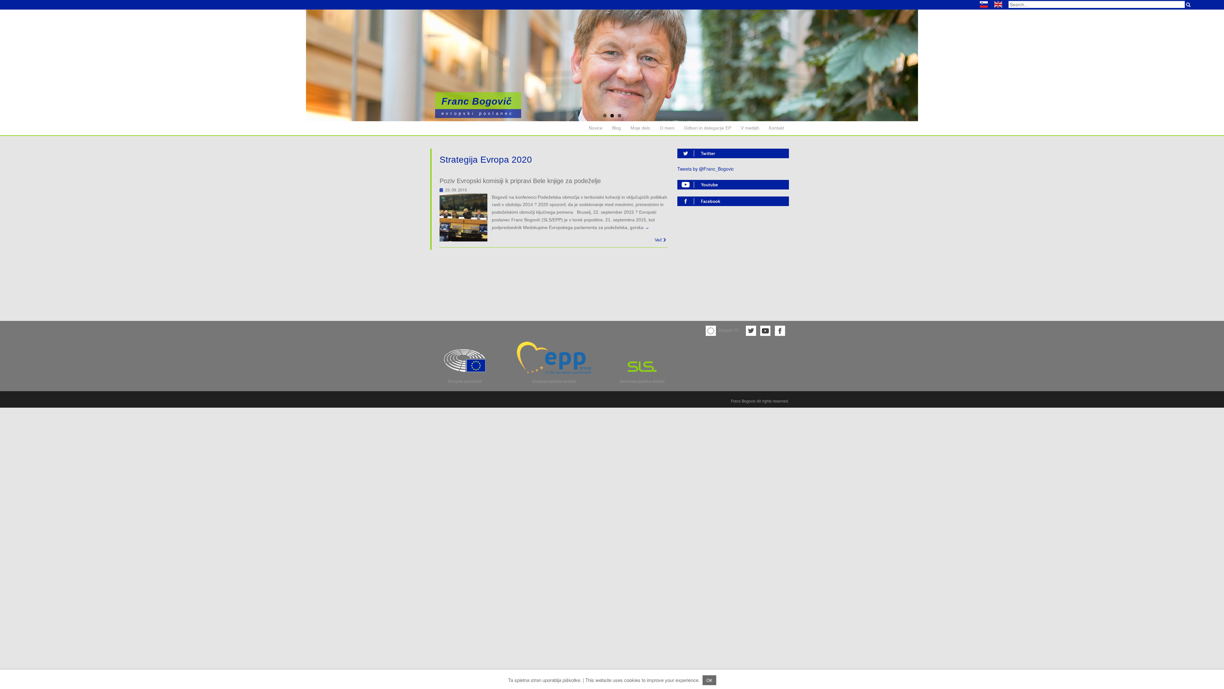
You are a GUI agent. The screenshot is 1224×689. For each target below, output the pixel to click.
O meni (667, 127)
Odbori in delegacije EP (707, 127)
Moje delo (640, 127)
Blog (616, 127)
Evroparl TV (728, 330)
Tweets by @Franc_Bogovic (705, 169)
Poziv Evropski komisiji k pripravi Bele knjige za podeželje (520, 180)
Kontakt (776, 127)
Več (659, 239)
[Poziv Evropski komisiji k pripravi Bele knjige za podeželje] (463, 216)
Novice (595, 127)
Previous (22, 63)
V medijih (750, 127)
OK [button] (709, 680)
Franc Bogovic (743, 401)
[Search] (1188, 5)
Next (1201, 63)
